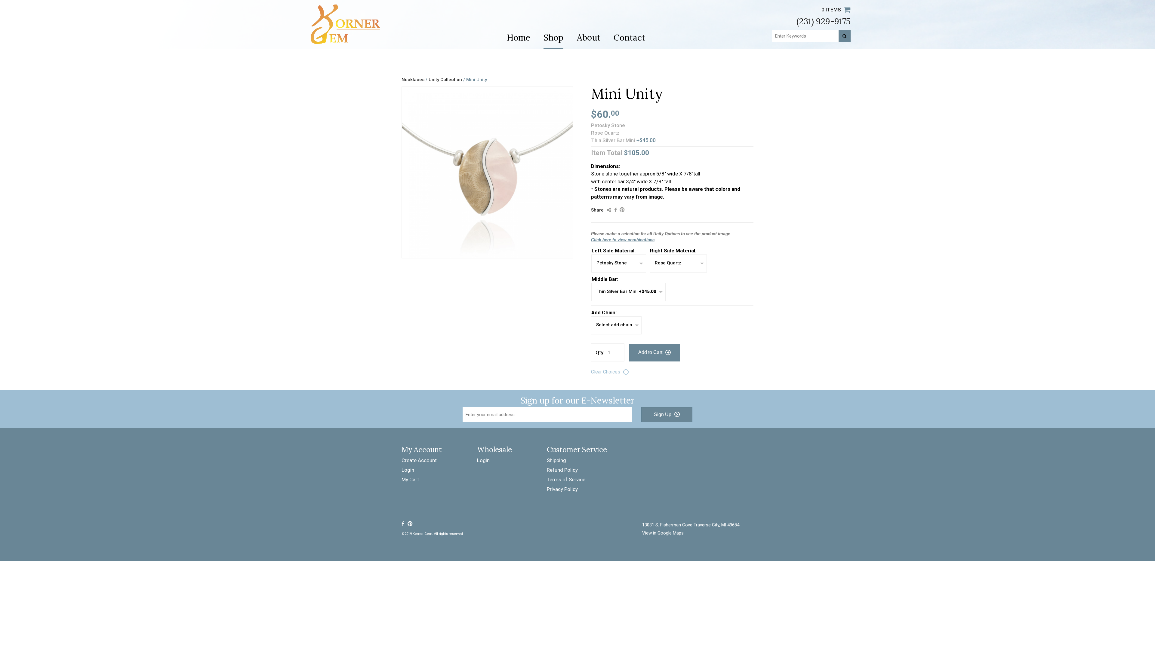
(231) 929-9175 (823, 21)
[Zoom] (567, 252)
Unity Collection (446, 79)
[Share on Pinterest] (622, 209)
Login (408, 470)
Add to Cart (650, 352)
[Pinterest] (410, 523)
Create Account (419, 460)
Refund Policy (562, 470)
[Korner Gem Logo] (345, 24)
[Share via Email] (609, 209)
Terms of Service (566, 480)
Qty (599, 352)
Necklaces (413, 79)
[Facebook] (403, 523)
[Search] (845, 36)
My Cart (410, 480)
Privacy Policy (562, 489)
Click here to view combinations (622, 239)
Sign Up (662, 414)
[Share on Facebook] (615, 209)
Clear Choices (605, 372)
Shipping (556, 460)
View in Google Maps (663, 533)
